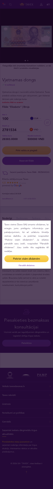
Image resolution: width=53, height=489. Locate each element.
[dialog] (26, 244)
